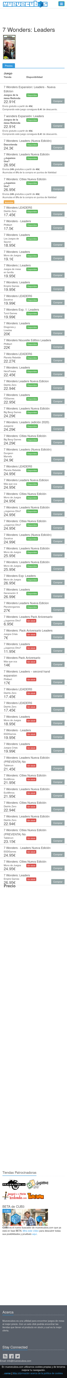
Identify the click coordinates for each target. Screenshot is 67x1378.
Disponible (32, 95)
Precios (9, 65)
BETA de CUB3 (13, 1206)
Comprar (57, 101)
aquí (34, 1234)
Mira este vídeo (31, 1230)
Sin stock (31, 620)
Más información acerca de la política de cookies (38, 1373)
